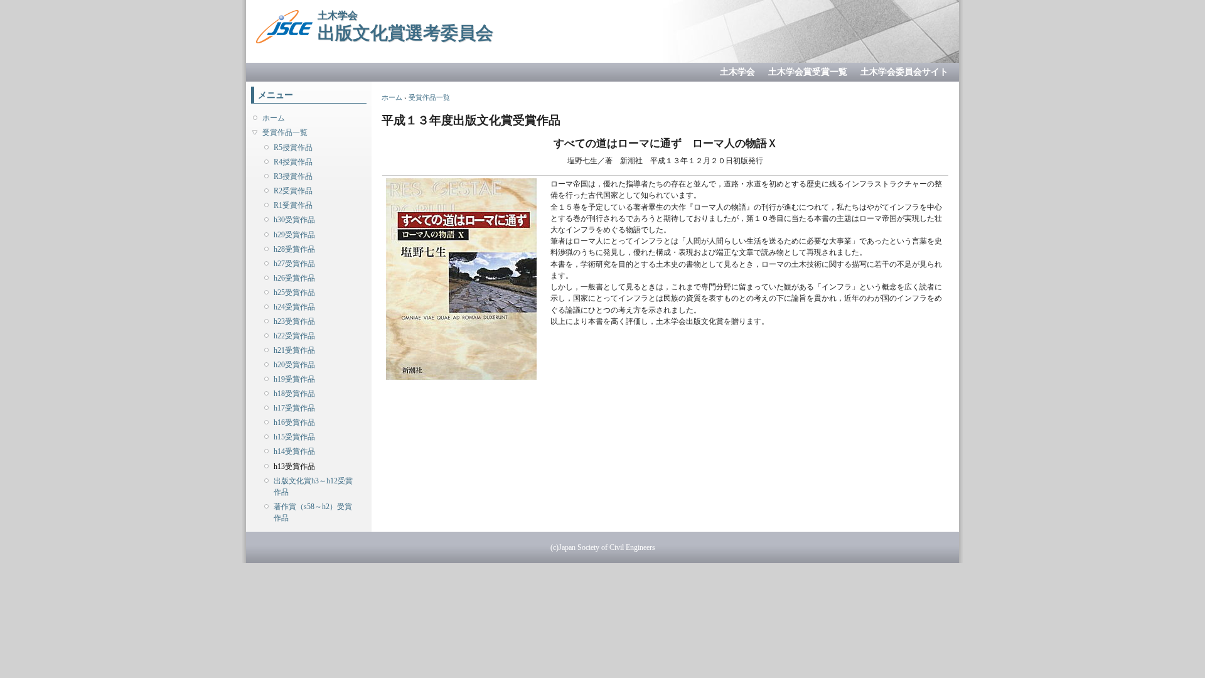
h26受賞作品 (294, 278)
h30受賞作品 (294, 219)
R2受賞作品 (293, 190)
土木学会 (737, 72)
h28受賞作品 (294, 249)
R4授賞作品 (293, 162)
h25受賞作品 (294, 292)
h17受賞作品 (294, 408)
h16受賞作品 (294, 422)
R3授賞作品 (293, 176)
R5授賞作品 (293, 147)
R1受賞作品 (293, 205)
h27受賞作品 (294, 263)
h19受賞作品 (294, 379)
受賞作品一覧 (285, 132)
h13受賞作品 (294, 466)
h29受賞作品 (294, 234)
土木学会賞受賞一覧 (807, 72)
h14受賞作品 (294, 451)
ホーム (273, 118)
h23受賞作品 (294, 321)
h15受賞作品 (294, 437)
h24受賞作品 (294, 307)
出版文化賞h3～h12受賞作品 (313, 486)
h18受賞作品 (294, 393)
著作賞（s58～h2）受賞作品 (313, 512)
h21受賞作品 (294, 350)
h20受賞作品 (294, 364)
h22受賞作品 (294, 335)
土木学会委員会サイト (904, 72)
